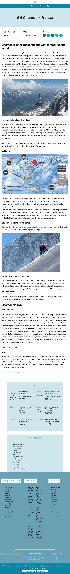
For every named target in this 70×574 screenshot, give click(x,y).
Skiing (15, 461)
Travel (15, 465)
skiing (8, 500)
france (8, 491)
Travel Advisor (7, 373)
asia (7, 510)
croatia (8, 487)
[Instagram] (58, 558)
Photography (17, 457)
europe (8, 489)
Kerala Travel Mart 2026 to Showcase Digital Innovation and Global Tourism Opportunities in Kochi (52, 395)
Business (16, 446)
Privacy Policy (42, 571)
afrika (8, 504)
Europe (15, 450)
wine (7, 516)
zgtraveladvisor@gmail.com (35, 563)
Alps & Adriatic (17, 444)
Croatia (15, 448)
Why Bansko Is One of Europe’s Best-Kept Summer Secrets (25, 421)
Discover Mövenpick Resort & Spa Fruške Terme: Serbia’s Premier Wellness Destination (26, 394)
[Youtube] (63, 558)
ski (7, 508)
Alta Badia (9, 502)
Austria (8, 497)
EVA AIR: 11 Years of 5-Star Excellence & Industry (26, 408)
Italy (7, 493)
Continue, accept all (29, 571)
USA (7, 506)
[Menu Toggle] (21, 5)
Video (15, 467)
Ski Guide (16, 373)
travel (8, 495)
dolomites (9, 512)
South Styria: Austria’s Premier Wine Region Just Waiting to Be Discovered (52, 409)
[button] (56, 6)
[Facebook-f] (53, 558)
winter (8, 514)
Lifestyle (15, 452)
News (15, 455)
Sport (14, 463)
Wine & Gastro (17, 469)
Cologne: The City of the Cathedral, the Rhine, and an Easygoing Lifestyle (52, 421)
